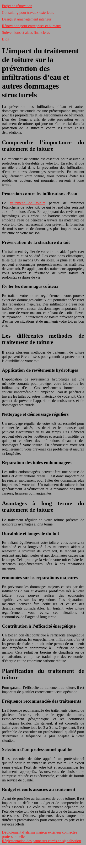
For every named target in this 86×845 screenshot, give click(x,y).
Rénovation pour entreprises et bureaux (31, 26)
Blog (5, 39)
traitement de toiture (27, 203)
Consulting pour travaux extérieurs (28, 12)
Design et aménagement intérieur (26, 19)
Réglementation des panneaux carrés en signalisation (41, 841)
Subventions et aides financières (26, 32)
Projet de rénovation (17, 6)
